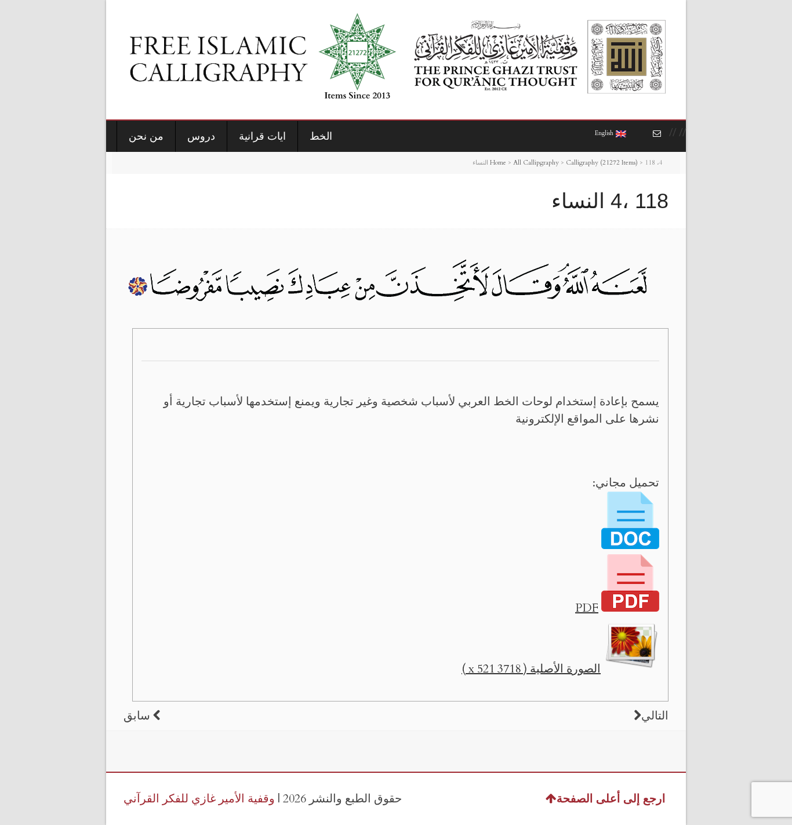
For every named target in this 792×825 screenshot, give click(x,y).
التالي (655, 716)
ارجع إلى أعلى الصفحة (611, 798)
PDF (586, 608)
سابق (136, 716)
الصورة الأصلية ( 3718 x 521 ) (531, 669)
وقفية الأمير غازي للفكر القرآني (199, 798)
